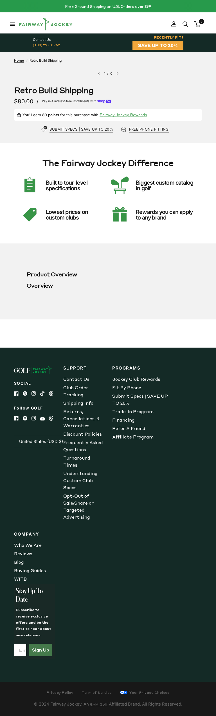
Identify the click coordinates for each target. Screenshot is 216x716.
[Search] (185, 24)
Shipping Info (78, 403)
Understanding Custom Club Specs (80, 480)
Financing (123, 420)
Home (19, 60)
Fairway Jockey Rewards (123, 114)
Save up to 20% (158, 45)
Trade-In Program (133, 411)
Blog (19, 562)
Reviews (23, 553)
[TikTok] (44, 393)
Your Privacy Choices (149, 692)
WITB (20, 579)
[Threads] (53, 393)
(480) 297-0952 (46, 45)
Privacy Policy (60, 692)
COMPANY (26, 534)
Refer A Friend (128, 428)
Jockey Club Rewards (136, 379)
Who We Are (28, 545)
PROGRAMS (126, 368)
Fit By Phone (126, 387)
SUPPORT (75, 368)
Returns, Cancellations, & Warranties (81, 418)
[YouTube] (44, 418)
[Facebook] (18, 393)
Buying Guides (30, 570)
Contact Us (76, 379)
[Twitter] (27, 393)
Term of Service (97, 692)
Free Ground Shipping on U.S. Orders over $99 (108, 6)
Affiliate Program (133, 437)
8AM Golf (99, 704)
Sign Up (40, 650)
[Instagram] (36, 393)
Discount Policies (82, 434)
